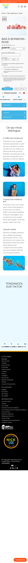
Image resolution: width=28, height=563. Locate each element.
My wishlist (5, 396)
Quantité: (6, 48)
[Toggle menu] (24, 6)
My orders (5, 391)
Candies (4, 363)
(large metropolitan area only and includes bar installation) (13, 72)
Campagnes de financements (11, 420)
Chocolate (5, 367)
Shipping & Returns (8, 416)
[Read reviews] (7, 45)
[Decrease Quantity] (3, 85)
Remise (4, 382)
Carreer (4, 403)
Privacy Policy (6, 412)
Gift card (4, 359)
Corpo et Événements (8, 384)
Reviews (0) (7, 117)
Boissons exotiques (7, 380)
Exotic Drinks (6, 365)
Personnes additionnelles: (8, 52)
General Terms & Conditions (10, 407)
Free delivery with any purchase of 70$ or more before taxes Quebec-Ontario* (13, 1)
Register (4, 389)
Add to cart (7, 89)
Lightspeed (5, 463)
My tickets (5, 394)
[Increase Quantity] (21, 85)
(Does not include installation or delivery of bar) (13, 67)
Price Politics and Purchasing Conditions (14, 410)
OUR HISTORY (6, 401)
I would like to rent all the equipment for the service (13, 64)
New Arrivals (5, 361)
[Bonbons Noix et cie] (14, 441)
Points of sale (6, 418)
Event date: (4, 57)
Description (7, 105)
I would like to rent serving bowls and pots (13, 76)
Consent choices (7, 422)
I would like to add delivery (11, 69)
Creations (4, 375)
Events (4, 373)
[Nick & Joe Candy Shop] (6, 6)
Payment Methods (7, 414)
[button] (20, 560)
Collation (4, 371)
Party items (5, 377)
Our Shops (5, 405)
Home (4, 13)
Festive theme (6, 369)
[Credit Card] (12, 466)
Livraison (6, 112)
